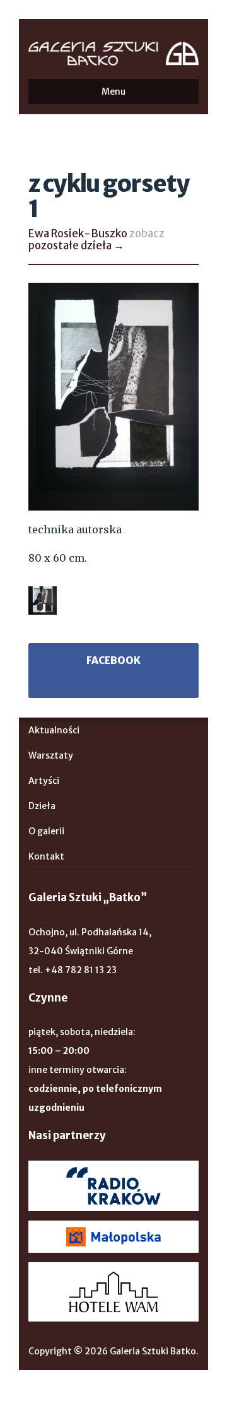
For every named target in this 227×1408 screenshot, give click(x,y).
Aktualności (53, 730)
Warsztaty (50, 755)
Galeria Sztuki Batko (113, 54)
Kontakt (46, 856)
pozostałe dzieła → (76, 245)
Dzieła (41, 806)
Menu (113, 91)
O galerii (46, 831)
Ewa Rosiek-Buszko (77, 233)
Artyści (43, 780)
